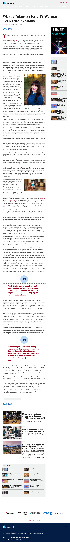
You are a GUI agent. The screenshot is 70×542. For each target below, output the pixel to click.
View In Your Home (17, 186)
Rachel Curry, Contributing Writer (10, 24)
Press (20, 537)
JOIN (61, 2)
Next (67, 513)
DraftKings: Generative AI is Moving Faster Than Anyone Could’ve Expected (37, 469)
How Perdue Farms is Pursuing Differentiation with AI (36, 474)
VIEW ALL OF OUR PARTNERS (35, 520)
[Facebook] (9, 29)
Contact (13, 537)
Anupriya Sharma (23, 49)
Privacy (23, 537)
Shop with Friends (18, 197)
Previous (2, 513)
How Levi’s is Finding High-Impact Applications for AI (33, 430)
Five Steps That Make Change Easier (15, 479)
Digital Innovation (11, 399)
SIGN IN (64, 2)
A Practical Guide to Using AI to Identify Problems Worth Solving (36, 480)
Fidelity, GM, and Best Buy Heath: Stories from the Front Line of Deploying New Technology (15, 474)
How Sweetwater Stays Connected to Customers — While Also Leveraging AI (33, 416)
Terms (27, 537)
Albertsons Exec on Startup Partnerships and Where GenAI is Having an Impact (33, 446)
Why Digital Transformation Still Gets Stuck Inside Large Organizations (36, 492)
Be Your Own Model (11, 200)
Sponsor (8, 537)
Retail (5, 399)
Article (24, 411)
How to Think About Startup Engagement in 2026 (35, 486)
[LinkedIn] (4, 29)
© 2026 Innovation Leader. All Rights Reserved (12, 539)
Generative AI (18, 399)
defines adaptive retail (14, 40)
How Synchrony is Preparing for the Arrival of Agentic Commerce (15, 492)
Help (17, 537)
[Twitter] (6, 29)
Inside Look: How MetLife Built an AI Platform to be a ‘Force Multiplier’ (15, 469)
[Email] (11, 29)
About (4, 537)
